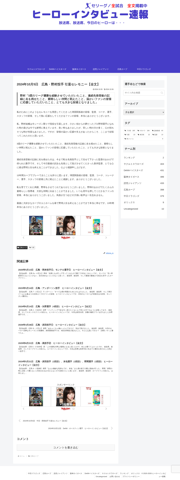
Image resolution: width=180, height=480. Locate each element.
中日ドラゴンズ (34, 473)
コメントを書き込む (65, 447)
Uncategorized (101, 476)
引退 (32, 247)
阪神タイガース (76, 473)
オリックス (135, 473)
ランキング (124, 473)
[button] (162, 92)
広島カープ (23, 247)
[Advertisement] (90, 47)
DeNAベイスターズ (92, 473)
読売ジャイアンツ (60, 473)
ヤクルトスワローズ (109, 473)
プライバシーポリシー (131, 476)
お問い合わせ (115, 476)
